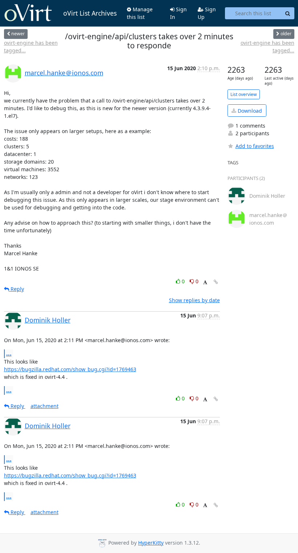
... (9, 353)
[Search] (287, 13)
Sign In (178, 13)
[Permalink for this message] (216, 282)
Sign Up (207, 13)
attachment (45, 405)
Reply (16, 288)
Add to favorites (254, 146)
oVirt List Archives (90, 13)
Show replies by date (194, 300)
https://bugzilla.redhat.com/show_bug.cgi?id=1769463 (70, 369)
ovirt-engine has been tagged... (31, 46)
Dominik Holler (48, 320)
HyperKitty (151, 542)
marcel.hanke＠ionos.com (64, 72)
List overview (243, 94)
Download (249, 110)
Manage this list (140, 13)
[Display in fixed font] (205, 282)
